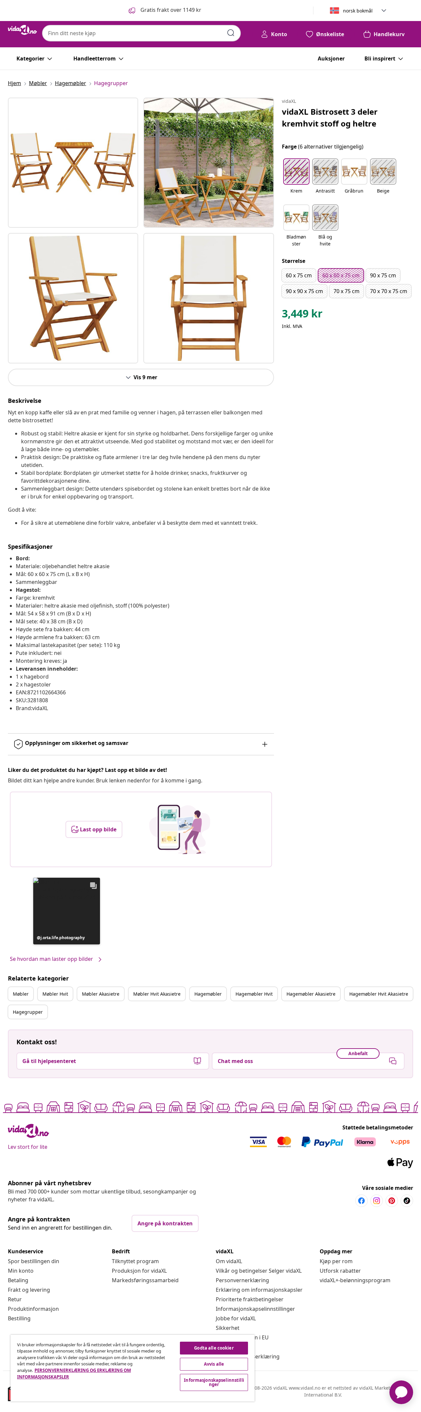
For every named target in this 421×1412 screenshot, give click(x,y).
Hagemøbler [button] (208, 994)
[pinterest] (391, 1200)
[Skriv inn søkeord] (231, 33)
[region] (133, 1368)
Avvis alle (214, 1364)
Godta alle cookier (214, 1348)
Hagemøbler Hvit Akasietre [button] (378, 994)
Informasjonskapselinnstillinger (255, 1308)
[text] (302, 315)
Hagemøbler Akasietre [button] (310, 994)
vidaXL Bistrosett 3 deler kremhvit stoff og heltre (330, 117)
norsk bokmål (358, 11)
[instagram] (376, 1200)
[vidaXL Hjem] (22, 30)
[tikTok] (407, 1200)
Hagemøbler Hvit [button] (254, 994)
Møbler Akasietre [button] (100, 994)
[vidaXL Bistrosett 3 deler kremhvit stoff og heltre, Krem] (73, 162)
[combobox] (141, 33)
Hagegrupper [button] (28, 1012)
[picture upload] (179, 829)
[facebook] (361, 1200)
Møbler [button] (21, 994)
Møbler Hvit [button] (55, 994)
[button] (164, 10)
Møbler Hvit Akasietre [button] (157, 994)
